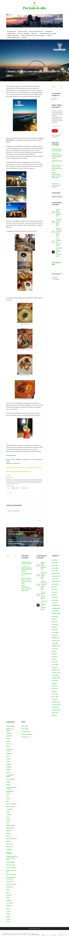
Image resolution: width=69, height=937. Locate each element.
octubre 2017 (55, 643)
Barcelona (9, 744)
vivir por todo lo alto (12, 483)
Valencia (8, 919)
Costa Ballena (33, 479)
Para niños (9, 849)
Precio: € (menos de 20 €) (28, 68)
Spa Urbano (34, 33)
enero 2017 (54, 667)
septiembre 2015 (56, 710)
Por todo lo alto (34, 8)
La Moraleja (9, 809)
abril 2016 (54, 691)
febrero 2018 (55, 632)
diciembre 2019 (56, 573)
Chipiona (11, 68)
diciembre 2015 (56, 702)
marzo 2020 (55, 565)
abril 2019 (54, 595)
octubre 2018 (55, 611)
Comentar (38, 520)
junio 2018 (54, 621)
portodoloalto (24, 482)
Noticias (8, 841)
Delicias (8, 784)
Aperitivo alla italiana (13, 35)
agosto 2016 (55, 680)
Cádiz (7, 68)
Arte (9, 475)
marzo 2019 (55, 597)
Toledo (8, 916)
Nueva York (9, 844)
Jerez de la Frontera (11, 804)
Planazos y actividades (23, 33)
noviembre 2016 (56, 672)
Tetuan (8, 913)
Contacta (49, 35)
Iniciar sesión (24, 729)
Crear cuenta (24, 726)
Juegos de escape (22, 31)
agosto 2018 (55, 616)
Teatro (8, 908)
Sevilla (8, 897)
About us (24, 37)
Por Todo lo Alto (56, 263)
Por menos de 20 (11, 31)
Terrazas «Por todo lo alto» (36, 31)
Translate (56, 279)
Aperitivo (9, 479)
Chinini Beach (11, 455)
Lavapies (8, 814)
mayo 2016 (54, 688)
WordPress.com (25, 737)
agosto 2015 (55, 712)
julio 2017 (54, 651)
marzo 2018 (55, 629)
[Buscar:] (57, 87)
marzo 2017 (55, 662)
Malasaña (8, 830)
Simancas (8, 900)
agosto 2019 (55, 584)
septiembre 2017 (56, 645)
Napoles (8, 836)
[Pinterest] (57, 98)
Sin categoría (9, 903)
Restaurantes (48, 31)
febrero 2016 (55, 696)
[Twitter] (53, 98)
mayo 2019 (54, 592)
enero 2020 (54, 570)
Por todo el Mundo (11, 867)
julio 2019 (54, 587)
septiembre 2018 (56, 613)
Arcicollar (8, 733)
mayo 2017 (54, 656)
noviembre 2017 (56, 640)
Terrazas (36, 68)
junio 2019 (54, 589)
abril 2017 (54, 659)
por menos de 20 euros (30, 481)
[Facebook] (52, 98)
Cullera (8, 782)
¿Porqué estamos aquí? (13, 37)
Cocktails (26, 479)
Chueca (8, 772)
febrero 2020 (55, 568)
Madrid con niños (10, 825)
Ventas (8, 921)
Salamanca (9, 895)
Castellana (9, 753)
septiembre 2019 (56, 581)
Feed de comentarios (26, 734)
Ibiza (7, 801)
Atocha (8, 741)
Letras (8, 822)
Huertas (8, 798)
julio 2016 (54, 683)
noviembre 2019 (56, 576)
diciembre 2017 (56, 637)
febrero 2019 (55, 600)
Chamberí (8, 767)
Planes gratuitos (10, 862)
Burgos (8, 746)
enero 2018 (54, 635)
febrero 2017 (55, 664)
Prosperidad (9, 881)
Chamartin (9, 764)
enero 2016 (54, 699)
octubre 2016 (55, 675)
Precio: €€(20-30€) (11, 874)
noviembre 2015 (56, 704)
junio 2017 (54, 654)
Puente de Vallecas (11, 884)
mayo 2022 (54, 560)
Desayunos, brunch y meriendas (47, 33)
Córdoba (8, 759)
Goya (7, 796)
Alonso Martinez (10, 726)
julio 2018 (54, 619)
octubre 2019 (55, 579)
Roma (7, 892)
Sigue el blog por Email (57, 106)
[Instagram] (55, 98)
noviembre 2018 (56, 608)
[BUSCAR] (62, 34)
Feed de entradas (25, 731)
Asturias (8, 738)
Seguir (54, 131)
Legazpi (8, 820)
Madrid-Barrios (11, 33)
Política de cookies (36, 934)
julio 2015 (54, 715)
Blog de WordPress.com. (34, 928)
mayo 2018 (54, 624)
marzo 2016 (55, 694)
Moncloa (8, 833)
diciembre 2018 (56, 605)
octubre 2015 (55, 707)
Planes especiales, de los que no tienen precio (33, 35)
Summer (39, 482)
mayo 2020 (54, 562)
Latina (8, 812)
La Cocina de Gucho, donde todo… (59, 222)
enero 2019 (54, 603)
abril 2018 (54, 627)
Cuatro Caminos (10, 779)
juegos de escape (10, 806)
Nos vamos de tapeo (11, 838)
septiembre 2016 (56, 678)
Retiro (8, 889)
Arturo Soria (9, 736)
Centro (8, 761)
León (7, 817)
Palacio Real (9, 846)
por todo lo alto (14, 482)
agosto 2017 (55, 648)
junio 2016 (54, 686)
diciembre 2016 (56, 670)
